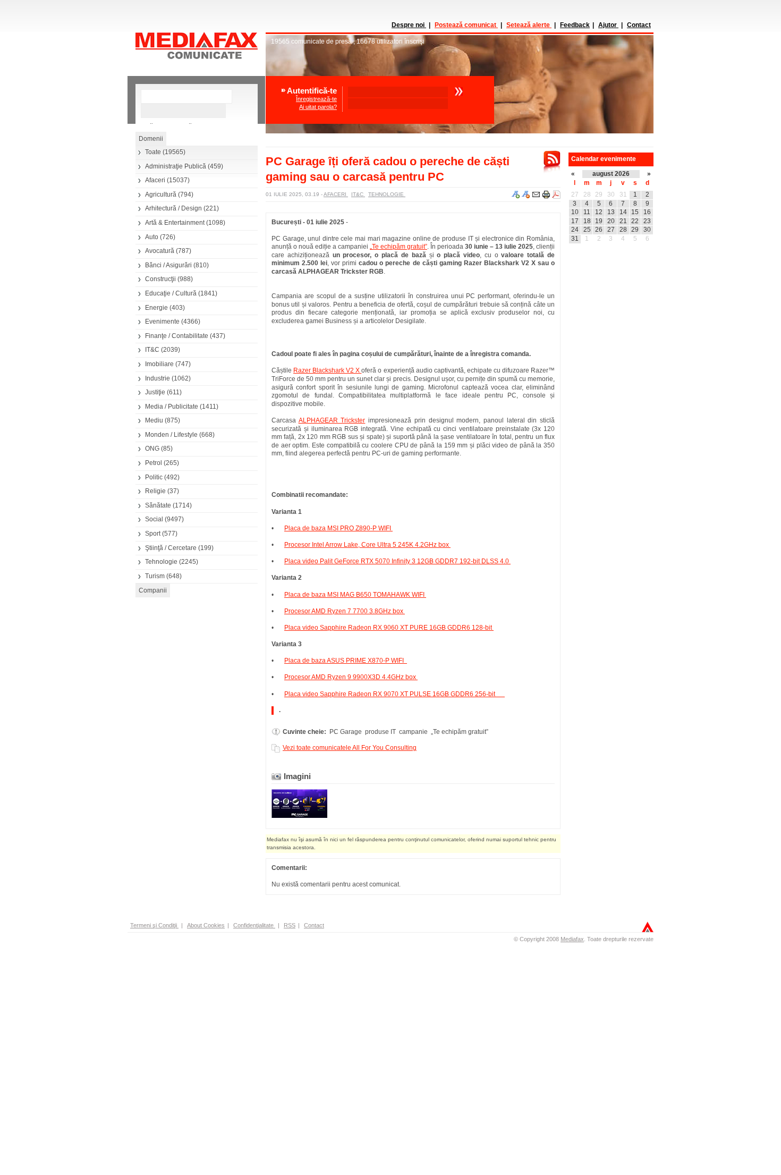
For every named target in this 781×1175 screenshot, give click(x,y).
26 (598, 229)
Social (154, 519)
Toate (153, 152)
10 (575, 212)
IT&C (152, 349)
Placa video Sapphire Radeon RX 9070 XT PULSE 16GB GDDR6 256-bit (394, 694)
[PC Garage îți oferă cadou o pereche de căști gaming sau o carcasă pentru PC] (299, 816)
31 (623, 194)
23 (647, 221)
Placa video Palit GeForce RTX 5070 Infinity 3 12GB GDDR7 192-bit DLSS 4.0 (397, 561)
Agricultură (160, 194)
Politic (154, 477)
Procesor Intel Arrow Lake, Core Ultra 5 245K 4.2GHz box (367, 544)
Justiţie (155, 392)
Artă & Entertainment (175, 222)
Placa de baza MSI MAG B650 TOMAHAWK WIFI (355, 594)
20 (611, 221)
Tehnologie (161, 561)
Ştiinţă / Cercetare (171, 548)
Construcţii (160, 279)
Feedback (575, 25)
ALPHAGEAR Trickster (332, 420)
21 (623, 221)
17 (575, 221)
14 (623, 212)
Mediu (154, 420)
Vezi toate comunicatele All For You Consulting (350, 747)
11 (586, 212)
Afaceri (155, 180)
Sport (152, 533)
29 (598, 194)
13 (611, 212)
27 (575, 194)
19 (598, 221)
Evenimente (162, 321)
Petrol (153, 463)
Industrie (157, 378)
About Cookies (206, 925)
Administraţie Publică (175, 166)
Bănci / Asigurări (168, 265)
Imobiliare (159, 364)
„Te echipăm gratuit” (398, 246)
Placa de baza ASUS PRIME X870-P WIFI (345, 660)
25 (587, 229)
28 (587, 194)
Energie (156, 307)
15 (635, 212)
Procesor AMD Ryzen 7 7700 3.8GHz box (344, 611)
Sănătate (158, 505)
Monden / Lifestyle (171, 434)
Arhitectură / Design (173, 208)
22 (635, 221)
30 (611, 194)
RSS (289, 925)
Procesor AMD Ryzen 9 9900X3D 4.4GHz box (351, 677)
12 (598, 212)
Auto (151, 237)
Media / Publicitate (171, 406)
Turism (155, 576)
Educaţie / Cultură (171, 293)
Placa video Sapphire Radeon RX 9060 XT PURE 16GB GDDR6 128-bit (389, 627)
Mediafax (572, 939)
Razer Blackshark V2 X (327, 370)
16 (647, 212)
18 (587, 221)
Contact (639, 25)
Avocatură (159, 251)
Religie (155, 491)
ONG (152, 448)
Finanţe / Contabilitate (176, 336)
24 (575, 229)
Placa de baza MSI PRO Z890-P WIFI (338, 528)
